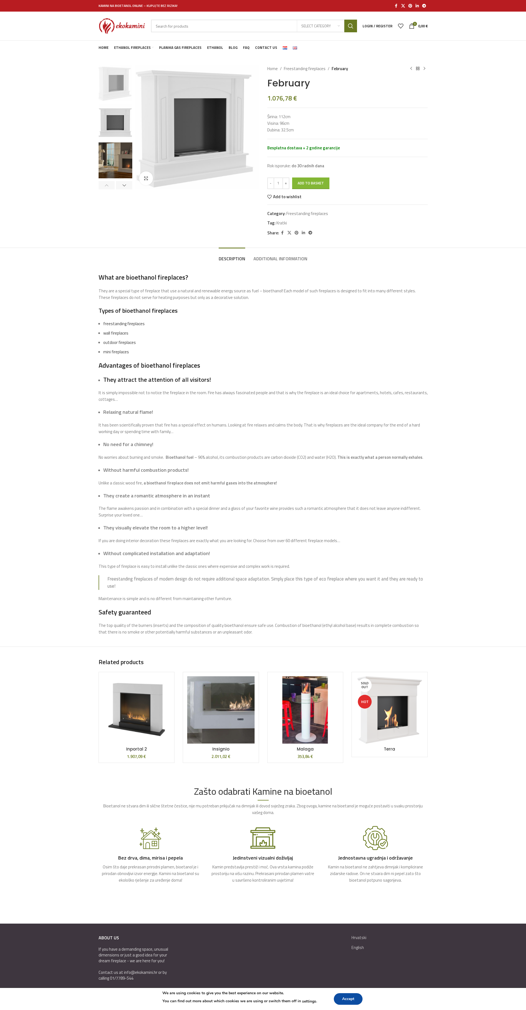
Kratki (281, 223)
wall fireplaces (115, 333)
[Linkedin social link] (417, 6)
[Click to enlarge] (146, 178)
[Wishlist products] (400, 25)
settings (309, 1001)
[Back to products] (417, 68)
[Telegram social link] (424, 6)
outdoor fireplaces (119, 342)
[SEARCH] (350, 26)
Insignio (220, 749)
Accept (348, 998)
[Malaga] (305, 710)
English (357, 947)
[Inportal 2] (136, 710)
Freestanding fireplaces (305, 68)
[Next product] (424, 68)
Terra (389, 749)
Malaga (305, 749)
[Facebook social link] (396, 6)
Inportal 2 (136, 749)
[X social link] (403, 6)
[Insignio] (221, 710)
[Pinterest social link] (410, 6)
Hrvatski (358, 937)
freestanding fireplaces (124, 323)
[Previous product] (411, 68)
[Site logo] (122, 25)
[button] (107, 185)
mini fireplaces (116, 352)
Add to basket (311, 183)
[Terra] (389, 710)
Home (272, 68)
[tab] (232, 256)
